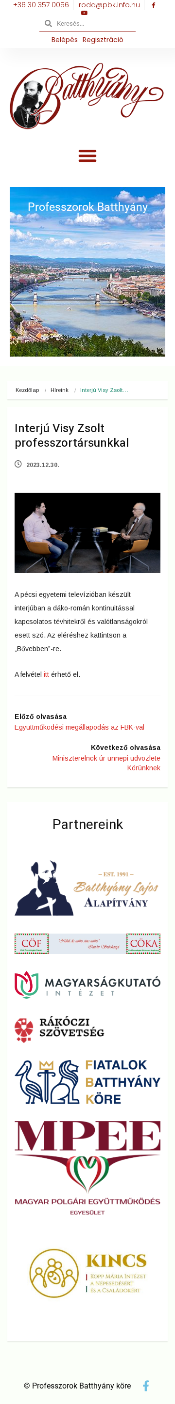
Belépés (65, 40)
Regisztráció (103, 40)
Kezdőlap (27, 390)
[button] (87, 155)
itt (46, 674)
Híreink (60, 390)
